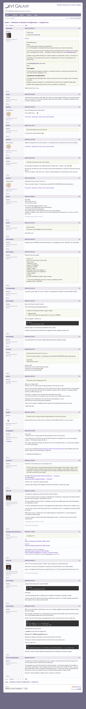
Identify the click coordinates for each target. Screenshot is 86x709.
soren (8, 94)
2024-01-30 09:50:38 (30, 94)
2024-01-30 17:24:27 (30, 125)
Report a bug (42, 116)
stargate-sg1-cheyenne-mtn (15, 531)
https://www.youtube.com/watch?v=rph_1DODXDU (37, 551)
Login (35, 15)
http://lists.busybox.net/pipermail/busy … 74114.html (38, 479)
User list (15, 15)
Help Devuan (35, 116)
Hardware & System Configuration (24, 22)
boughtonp (9, 430)
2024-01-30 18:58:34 (30, 196)
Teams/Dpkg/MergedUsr (70, 52)
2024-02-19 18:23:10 (30, 301)
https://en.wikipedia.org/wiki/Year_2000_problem (37, 541)
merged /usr (44, 22)
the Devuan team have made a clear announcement (50, 448)
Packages (78, 5)
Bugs (73, 5)
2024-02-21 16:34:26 (30, 491)
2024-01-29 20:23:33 (30, 28)
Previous (11, 25)
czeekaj (8, 349)
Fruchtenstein (10, 288)
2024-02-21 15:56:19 (30, 460)
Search (22, 15)
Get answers (28, 116)
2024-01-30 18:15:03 (30, 158)
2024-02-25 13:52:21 (30, 606)
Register (29, 15)
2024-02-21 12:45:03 (30, 412)
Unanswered (77, 18)
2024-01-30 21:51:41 (30, 222)
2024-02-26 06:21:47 (30, 657)
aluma (8, 125)
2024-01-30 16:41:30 (30, 107)
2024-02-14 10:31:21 (30, 288)
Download (59, 5)
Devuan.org (66, 5)
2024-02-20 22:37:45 (30, 349)
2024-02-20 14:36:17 (30, 336)
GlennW (8, 491)
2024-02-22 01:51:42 (30, 580)
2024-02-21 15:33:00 (30, 430)
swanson (9, 460)
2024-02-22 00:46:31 (30, 560)
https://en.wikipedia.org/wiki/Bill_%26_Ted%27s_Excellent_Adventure (41, 552)
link (28, 44)
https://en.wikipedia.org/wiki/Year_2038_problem (37, 545)
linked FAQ (37, 34)
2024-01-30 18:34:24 (30, 178)
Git (71, 5)
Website (9, 441)
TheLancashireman (12, 657)
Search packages (50, 116)
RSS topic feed (77, 686)
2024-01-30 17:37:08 (30, 139)
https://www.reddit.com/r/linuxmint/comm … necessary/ (44, 475)
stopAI (8, 412)
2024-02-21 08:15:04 (30, 376)
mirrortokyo (10, 239)
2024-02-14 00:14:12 (30, 252)
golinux (8, 107)
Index (7, 15)
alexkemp (9, 28)
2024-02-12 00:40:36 (30, 239)
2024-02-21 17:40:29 (30, 531)
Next (26, 25)
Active (71, 18)
